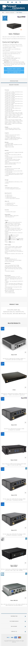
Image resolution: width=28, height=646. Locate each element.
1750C (10, 242)
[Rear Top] (14, 340)
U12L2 (14, 389)
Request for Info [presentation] (14, 84)
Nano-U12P (14, 354)
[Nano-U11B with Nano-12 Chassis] (14, 480)
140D (10, 237)
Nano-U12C (14, 425)
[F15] (14, 551)
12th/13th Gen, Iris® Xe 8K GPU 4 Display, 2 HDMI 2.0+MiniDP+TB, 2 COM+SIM (14, 429)
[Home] (3, 12)
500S (18, 239)
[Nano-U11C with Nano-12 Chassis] (14, 515)
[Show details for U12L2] (14, 375)
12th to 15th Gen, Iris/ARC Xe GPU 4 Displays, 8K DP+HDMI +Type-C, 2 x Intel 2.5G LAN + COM (14, 464)
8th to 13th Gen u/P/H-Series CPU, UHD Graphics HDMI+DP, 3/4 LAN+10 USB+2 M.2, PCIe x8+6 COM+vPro (14, 605)
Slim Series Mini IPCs (18, 313)
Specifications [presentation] (14, 81)
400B (10, 238)
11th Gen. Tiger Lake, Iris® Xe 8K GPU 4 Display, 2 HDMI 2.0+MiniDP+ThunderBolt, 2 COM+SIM (14, 534)
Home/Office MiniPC (12, 310)
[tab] (14, 81)
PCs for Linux (5, 313)
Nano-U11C (14, 530)
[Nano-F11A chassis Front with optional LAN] (14, 586)
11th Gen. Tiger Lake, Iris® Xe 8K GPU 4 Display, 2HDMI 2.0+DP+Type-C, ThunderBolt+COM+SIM (14, 499)
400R (9, 239)
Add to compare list (14, 72)
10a (11, 235)
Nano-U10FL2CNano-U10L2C (14, 566)
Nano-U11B (14, 495)
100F (9, 236)
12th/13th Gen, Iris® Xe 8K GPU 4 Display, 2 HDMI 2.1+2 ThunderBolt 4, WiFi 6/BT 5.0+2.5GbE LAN (14, 359)
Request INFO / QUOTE (14, 69)
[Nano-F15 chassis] (14, 445)
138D (6, 222)
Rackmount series (7, 311)
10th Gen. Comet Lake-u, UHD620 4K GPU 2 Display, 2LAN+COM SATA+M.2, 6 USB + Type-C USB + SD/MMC (14, 570)
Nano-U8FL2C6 (14, 600)
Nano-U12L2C (14, 460)
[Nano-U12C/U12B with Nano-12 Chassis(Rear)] (14, 410)
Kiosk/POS (18, 311)
